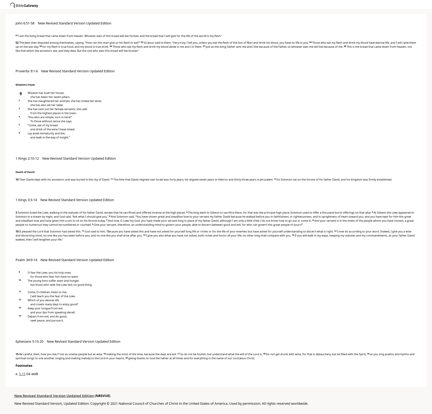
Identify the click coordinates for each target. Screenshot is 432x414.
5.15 (22, 374)
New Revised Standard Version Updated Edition (54, 395)
